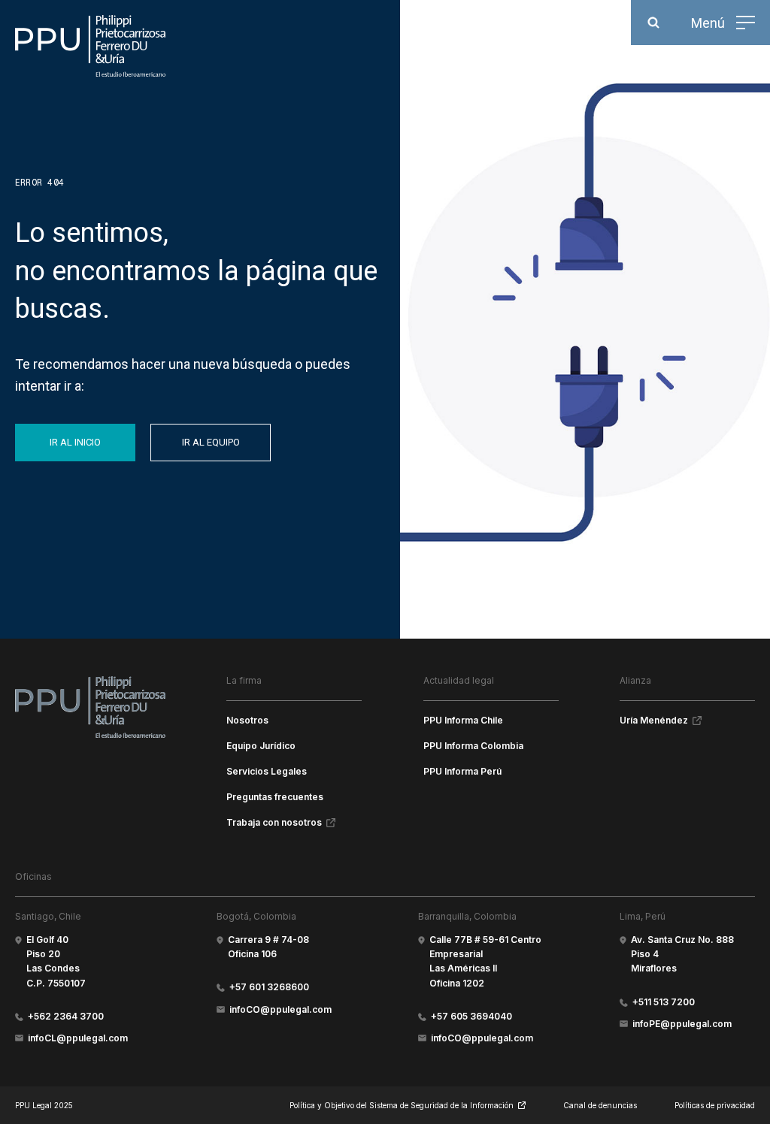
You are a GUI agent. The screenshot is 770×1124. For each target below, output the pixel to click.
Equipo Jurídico (261, 745)
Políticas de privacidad (715, 1105)
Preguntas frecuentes (274, 796)
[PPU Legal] (90, 707)
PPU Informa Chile (463, 720)
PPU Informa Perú (462, 771)
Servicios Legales (266, 771)
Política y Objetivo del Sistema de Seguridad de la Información (402, 1105)
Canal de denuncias (600, 1105)
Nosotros (247, 720)
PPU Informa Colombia (473, 745)
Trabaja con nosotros (274, 822)
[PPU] (90, 46)
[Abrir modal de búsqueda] (653, 22)
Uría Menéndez (654, 720)
